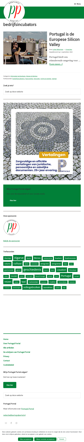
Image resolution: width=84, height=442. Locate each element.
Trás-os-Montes (62, 282)
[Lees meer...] (56, 64)
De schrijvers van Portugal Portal (16, 352)
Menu (79, 4)
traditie (52, 282)
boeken (58, 258)
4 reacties (69, 49)
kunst (46, 270)
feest (71, 264)
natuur (22, 276)
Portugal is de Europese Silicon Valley (64, 39)
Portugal (66, 275)
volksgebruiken (31, 287)
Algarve (19, 258)
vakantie (72, 282)
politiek (50, 276)
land (52, 270)
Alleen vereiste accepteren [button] (45, 439)
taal (24, 281)
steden (16, 282)
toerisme (43, 282)
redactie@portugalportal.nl (14, 415)
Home (5, 339)
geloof (18, 270)
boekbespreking (48, 258)
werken (58, 287)
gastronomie (8, 270)
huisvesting (29, 79)
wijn (64, 287)
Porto (56, 276)
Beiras (37, 257)
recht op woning (45, 79)
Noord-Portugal (40, 276)
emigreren (56, 263)
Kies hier (13, 200)
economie (35, 264)
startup (54, 79)
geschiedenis (32, 269)
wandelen (47, 287)
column (7, 263)
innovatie (37, 79)
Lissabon (61, 269)
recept (76, 276)
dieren (26, 264)
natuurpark (29, 276)
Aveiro (29, 258)
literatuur (72, 270)
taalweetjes (33, 282)
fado (65, 264)
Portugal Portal (27, 408)
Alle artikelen (8, 347)
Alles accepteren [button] (25, 439)
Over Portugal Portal (11, 343)
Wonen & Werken (31, 76)
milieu (6, 276)
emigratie (45, 263)
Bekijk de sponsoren (11, 241)
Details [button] (61, 439)
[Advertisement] (42, 313)
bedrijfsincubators (18, 79)
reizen (7, 281)
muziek (14, 276)
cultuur (18, 263)
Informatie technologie (17, 76)
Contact (6, 360)
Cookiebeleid (8, 365)
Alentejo (7, 258)
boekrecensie (70, 258)
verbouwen (7, 287)
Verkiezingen (16, 287)
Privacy (6, 356)
